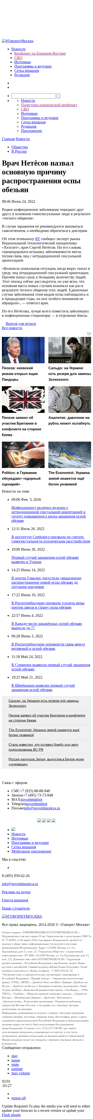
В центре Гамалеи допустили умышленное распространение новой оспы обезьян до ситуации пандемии (46, 582)
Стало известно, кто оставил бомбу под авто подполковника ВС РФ (43, 747)
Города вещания (15, 900)
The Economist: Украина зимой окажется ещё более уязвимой (44, 732)
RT (37, 239)
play (14, 1056)
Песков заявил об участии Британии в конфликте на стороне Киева (47, 717)
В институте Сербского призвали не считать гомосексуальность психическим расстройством (50, 539)
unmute (17, 1069)
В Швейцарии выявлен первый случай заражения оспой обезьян (43, 687)
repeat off (18, 1098)
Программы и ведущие (33, 66)
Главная (8, 139)
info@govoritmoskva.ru (42, 808)
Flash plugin (11, 1115)
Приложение (31, 131)
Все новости (12, 328)
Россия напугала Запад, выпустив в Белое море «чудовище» (46, 761)
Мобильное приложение (31, 851)
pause (15, 1060)
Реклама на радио (16, 892)
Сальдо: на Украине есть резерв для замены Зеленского (44, 703)
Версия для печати (21, 324)
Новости (18, 49)
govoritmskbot (31, 799)
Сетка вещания (26, 71)
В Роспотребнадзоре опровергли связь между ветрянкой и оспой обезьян (48, 646)
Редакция (22, 75)
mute (15, 1064)
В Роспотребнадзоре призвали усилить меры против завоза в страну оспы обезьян (47, 605)
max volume (20, 1073)
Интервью (22, 62)
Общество (19, 147)
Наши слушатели (16, 908)
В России (19, 151)
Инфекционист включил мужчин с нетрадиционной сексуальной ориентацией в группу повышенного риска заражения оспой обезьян (48, 514)
